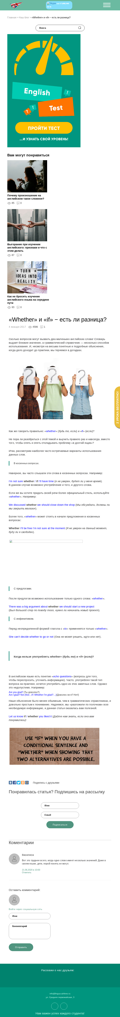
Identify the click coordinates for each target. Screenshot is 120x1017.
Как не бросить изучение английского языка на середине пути (28, 299)
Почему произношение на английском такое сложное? (25, 197)
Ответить (26, 872)
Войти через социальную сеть (25, 909)
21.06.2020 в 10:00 (31, 870)
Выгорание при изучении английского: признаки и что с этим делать (27, 247)
